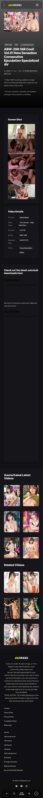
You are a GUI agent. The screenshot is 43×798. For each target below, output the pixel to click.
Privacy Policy (9, 717)
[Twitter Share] (17, 786)
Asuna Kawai (24, 217)
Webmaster (8, 725)
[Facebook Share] (21, 786)
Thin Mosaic (24, 222)
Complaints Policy (10, 721)
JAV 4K (6, 732)
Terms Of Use (8, 712)
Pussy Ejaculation (26, 248)
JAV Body (7, 749)
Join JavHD (21, 793)
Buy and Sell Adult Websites (13, 770)
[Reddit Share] (27, 786)
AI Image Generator (10, 762)
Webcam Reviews (10, 766)
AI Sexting (7, 757)
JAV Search (8, 745)
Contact (7, 708)
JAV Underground (10, 753)
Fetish (22, 252)
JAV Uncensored (9, 736)
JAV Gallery (8, 741)
